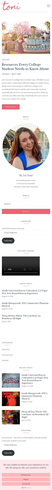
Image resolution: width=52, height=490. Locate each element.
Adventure (6, 349)
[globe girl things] (4, 331)
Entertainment (7, 355)
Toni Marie (5, 74)
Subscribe (8, 240)
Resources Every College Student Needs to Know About (25, 67)
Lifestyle (5, 60)
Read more (11, 107)
